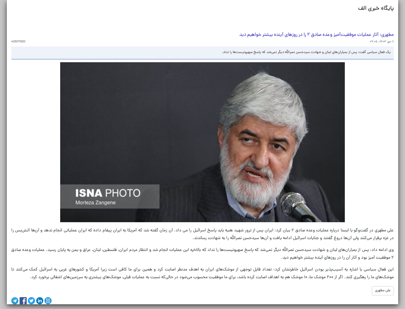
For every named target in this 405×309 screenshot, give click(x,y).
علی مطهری (382, 290)
